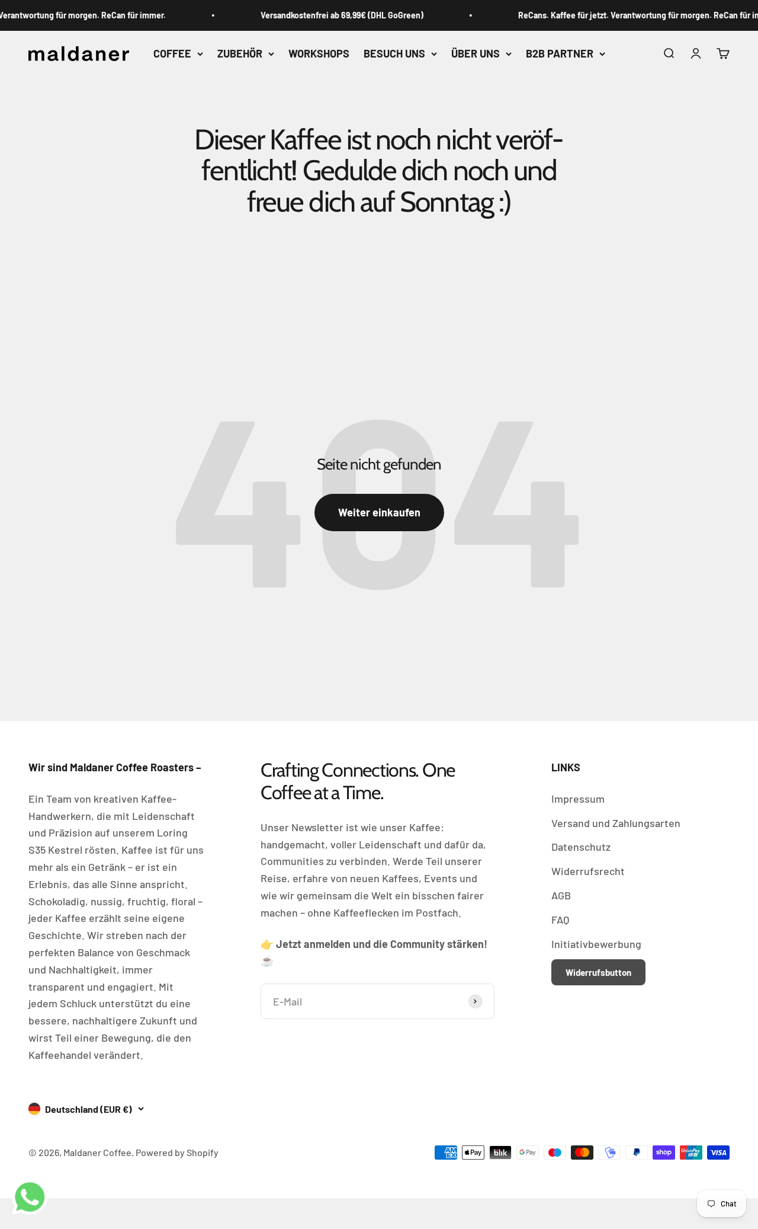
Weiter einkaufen (379, 512)
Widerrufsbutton (598, 972)
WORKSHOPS (318, 53)
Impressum (578, 798)
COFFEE (172, 53)
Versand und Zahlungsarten (615, 822)
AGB (561, 895)
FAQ (560, 919)
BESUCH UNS (394, 53)
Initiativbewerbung (596, 943)
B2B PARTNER (559, 53)
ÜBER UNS (475, 53)
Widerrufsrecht (588, 870)
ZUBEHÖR (239, 53)
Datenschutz (581, 846)
